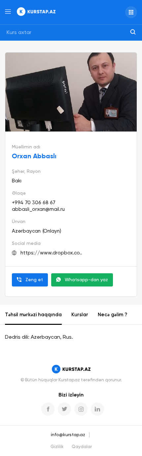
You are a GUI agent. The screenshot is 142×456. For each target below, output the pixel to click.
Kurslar (79, 314)
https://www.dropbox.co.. (51, 252)
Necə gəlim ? (112, 314)
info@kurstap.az (68, 435)
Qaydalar (82, 447)
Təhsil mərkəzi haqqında (33, 314)
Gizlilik (57, 447)
